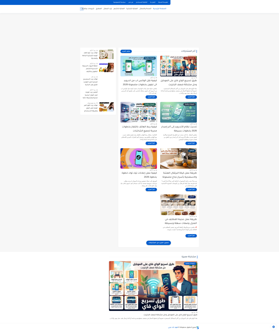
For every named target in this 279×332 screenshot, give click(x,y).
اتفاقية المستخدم (141, 2)
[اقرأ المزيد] (191, 97)
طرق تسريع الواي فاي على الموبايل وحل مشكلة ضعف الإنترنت (179, 83)
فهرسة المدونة (163, 2)
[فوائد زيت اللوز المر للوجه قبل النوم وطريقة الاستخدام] (106, 107)
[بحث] (81, 9)
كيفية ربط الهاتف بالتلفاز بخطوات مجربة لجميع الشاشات (139, 129)
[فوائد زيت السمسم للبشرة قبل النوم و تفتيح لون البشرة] (106, 80)
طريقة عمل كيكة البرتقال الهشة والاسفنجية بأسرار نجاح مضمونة (179, 175)
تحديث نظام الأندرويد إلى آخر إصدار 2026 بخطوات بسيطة (179, 129)
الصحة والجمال (145, 9)
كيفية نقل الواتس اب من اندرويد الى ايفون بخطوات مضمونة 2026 (140, 83)
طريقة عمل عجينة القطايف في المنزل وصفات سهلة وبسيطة (181, 221)
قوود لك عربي (173, 327)
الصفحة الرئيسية (159, 9)
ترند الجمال (107, 9)
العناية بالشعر (119, 9)
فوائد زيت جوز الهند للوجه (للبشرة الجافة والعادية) (90, 55)
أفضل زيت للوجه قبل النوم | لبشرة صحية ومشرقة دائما (90, 95)
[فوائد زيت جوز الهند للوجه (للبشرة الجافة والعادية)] (106, 54)
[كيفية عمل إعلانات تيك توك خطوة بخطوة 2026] (138, 158)
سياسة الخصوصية (119, 2)
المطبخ (99, 9)
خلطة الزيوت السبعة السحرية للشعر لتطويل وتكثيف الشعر (90, 69)
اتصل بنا (152, 2)
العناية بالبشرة (132, 9)
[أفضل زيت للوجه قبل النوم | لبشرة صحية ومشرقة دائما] (106, 93)
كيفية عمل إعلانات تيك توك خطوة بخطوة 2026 (139, 175)
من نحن (130, 2)
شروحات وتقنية (88, 9)
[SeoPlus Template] (197, 327)
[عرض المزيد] (126, 51)
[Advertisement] (139, 30)
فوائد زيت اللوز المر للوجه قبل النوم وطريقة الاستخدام (91, 108)
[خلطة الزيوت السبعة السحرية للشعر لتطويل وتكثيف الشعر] (106, 67)
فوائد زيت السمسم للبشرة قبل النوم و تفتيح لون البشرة (90, 82)
